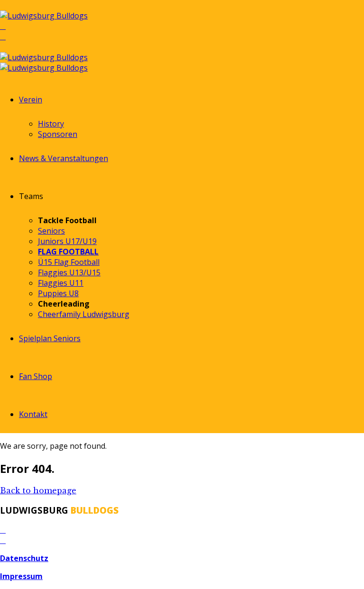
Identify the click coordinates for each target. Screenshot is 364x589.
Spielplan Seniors (50, 338)
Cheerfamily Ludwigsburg (83, 314)
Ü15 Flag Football (69, 262)
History (51, 123)
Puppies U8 (58, 293)
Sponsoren (57, 134)
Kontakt (33, 414)
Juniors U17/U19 (67, 241)
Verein (30, 99)
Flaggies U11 (60, 283)
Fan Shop (35, 376)
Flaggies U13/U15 (69, 272)
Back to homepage (38, 490)
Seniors (51, 231)
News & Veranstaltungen (63, 158)
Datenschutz (24, 558)
